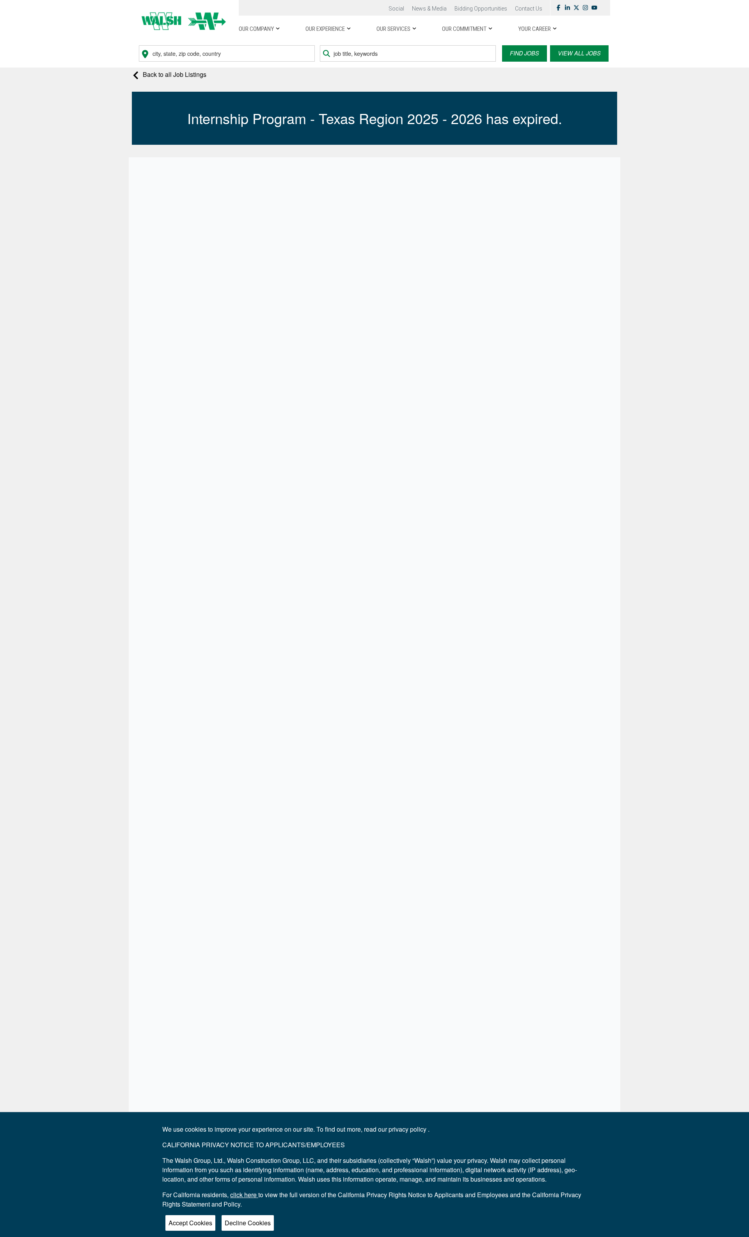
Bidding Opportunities (480, 8)
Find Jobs (524, 53)
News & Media (429, 8)
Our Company (256, 28)
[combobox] (227, 53)
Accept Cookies (190, 1222)
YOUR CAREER (534, 28)
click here (244, 1194)
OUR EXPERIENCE (325, 28)
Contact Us (528, 8)
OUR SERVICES (393, 28)
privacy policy (408, 1129)
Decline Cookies (248, 1222)
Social (396, 8)
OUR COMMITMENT (464, 28)
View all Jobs (579, 53)
